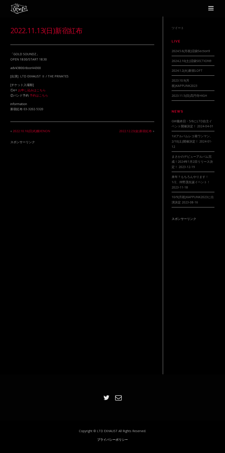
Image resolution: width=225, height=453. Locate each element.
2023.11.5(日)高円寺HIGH (189, 95)
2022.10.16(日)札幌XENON (31, 131)
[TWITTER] (106, 397)
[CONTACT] (118, 397)
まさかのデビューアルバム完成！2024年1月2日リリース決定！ (192, 161)
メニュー (211, 8)
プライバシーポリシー (112, 439)
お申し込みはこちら (32, 90)
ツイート (178, 28)
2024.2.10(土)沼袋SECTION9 (191, 61)
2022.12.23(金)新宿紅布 (135, 131)
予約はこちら (39, 95)
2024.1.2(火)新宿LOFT (187, 70)
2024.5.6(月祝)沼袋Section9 (191, 51)
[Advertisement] (82, 179)
